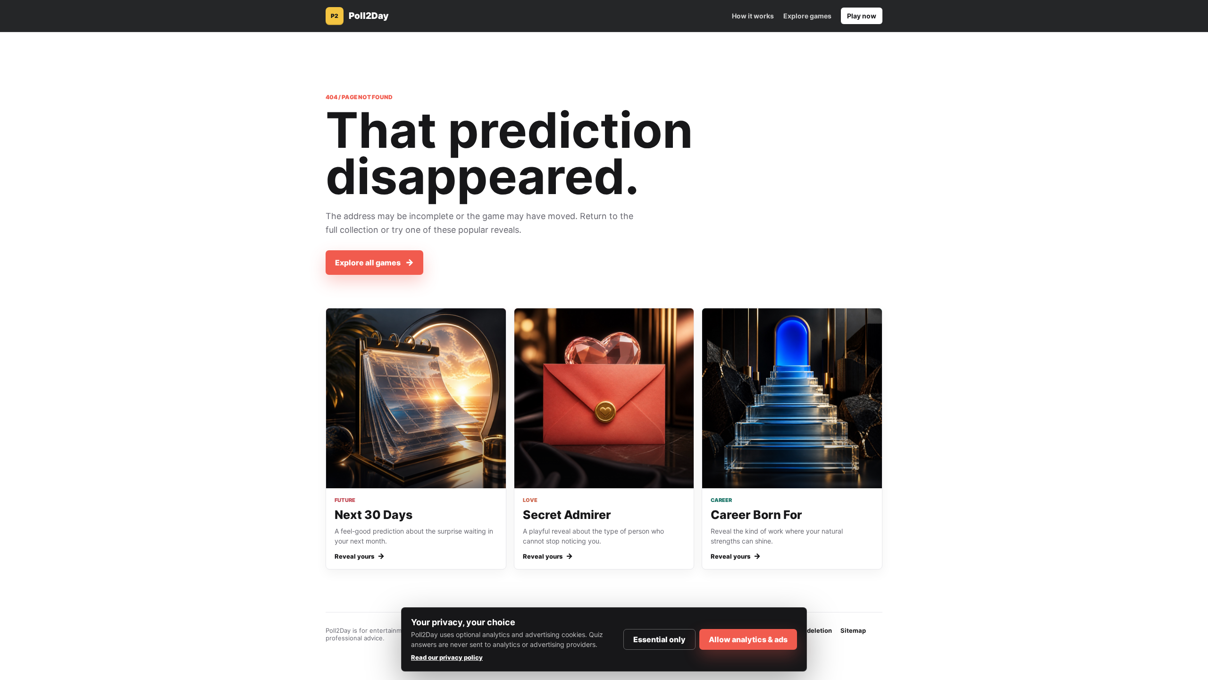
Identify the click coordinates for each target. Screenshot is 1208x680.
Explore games (807, 16)
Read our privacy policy (447, 657)
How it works (753, 16)
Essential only (659, 639)
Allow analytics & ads (748, 639)
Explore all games (374, 262)
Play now (861, 16)
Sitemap (853, 630)
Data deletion (811, 630)
